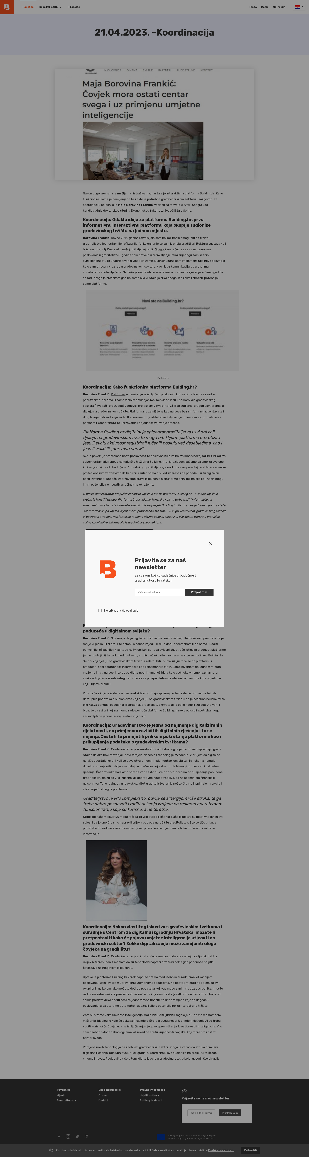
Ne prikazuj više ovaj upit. (121, 610)
